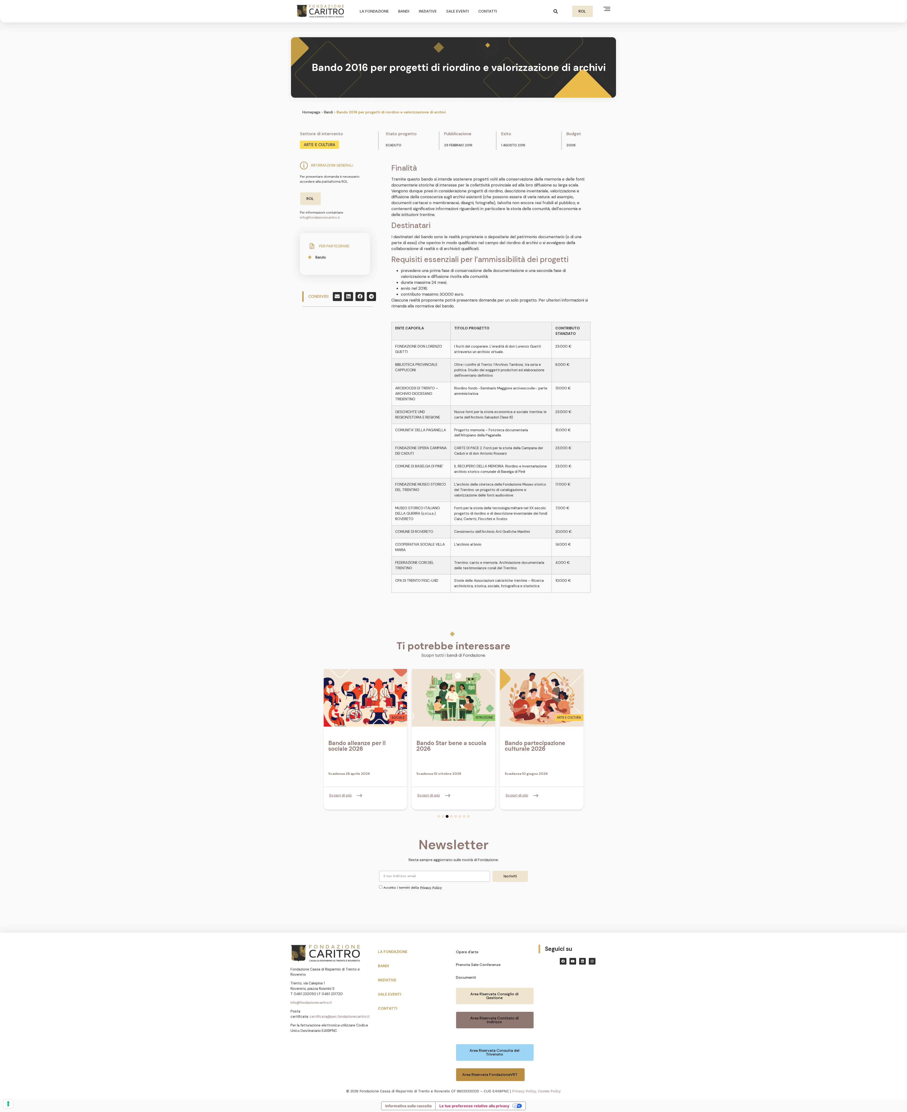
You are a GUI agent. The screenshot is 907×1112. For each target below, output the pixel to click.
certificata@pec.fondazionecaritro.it (340, 1016)
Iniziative (428, 11)
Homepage (311, 112)
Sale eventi (457, 11)
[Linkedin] (582, 961)
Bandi (403, 11)
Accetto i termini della (412, 887)
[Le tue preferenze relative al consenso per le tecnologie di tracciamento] (8, 1103)
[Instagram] (592, 961)
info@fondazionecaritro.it (320, 217)
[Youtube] (572, 961)
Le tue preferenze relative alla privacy (474, 1105)
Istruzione (484, 717)
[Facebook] (563, 961)
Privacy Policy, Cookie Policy (536, 1091)
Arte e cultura (319, 144)
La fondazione (374, 11)
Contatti (487, 11)
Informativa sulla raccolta (408, 1105)
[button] (556, 11)
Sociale (398, 717)
